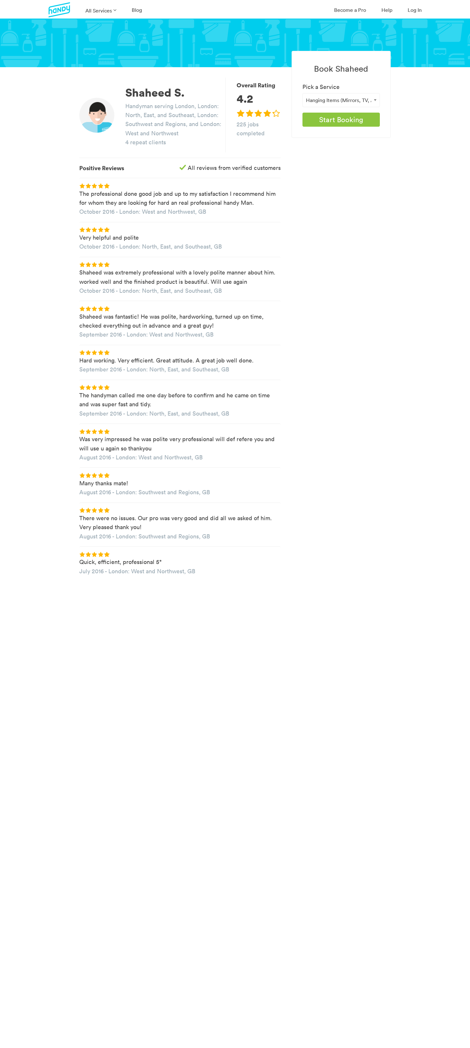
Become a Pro (350, 10)
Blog (137, 10)
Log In (415, 10)
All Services (98, 10)
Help (386, 10)
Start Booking (341, 119)
